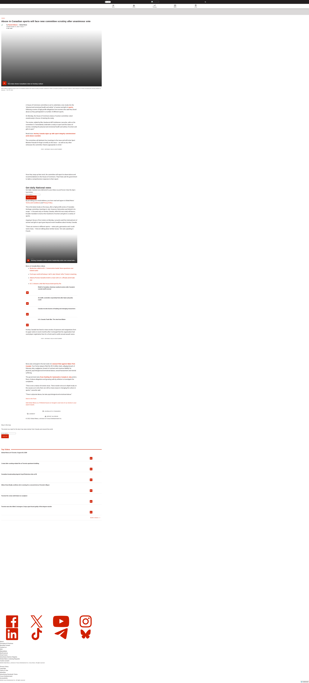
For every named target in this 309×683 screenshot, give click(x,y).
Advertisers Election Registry (8, 657)
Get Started (31, 197)
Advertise (3, 672)
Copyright (3, 668)
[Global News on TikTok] (37, 639)
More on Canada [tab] (31, 266)
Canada (3, 18)
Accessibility (4, 678)
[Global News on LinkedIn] (12, 639)
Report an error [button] (52, 416)
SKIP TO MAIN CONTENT (29, 1)
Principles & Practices (6, 643)
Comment (32, 413)
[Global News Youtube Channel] (61, 627)
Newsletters (3, 651)
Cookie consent (4, 661)
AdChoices (305, 681)
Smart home (3, 655)
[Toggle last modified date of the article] (24, 26)
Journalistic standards (52, 411)
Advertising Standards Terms (9, 674)
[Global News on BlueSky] (86, 639)
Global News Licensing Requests (10, 659)
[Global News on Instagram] (86, 627)
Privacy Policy (47, 203)
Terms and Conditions (33, 203)
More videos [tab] (41, 266)
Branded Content (5, 645)
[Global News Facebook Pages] (12, 627)
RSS (1, 649)
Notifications (4, 653)
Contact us (3, 647)
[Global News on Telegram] (61, 639)
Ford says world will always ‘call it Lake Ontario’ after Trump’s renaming (53, 274)
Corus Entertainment (6, 676)
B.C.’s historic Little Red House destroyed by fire (45, 283)
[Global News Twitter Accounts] (37, 627)
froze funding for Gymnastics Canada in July (56, 377)
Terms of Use (4, 670)
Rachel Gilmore (13, 25)
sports (70, 107)
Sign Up (5, 436)
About (2, 641)
